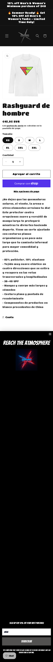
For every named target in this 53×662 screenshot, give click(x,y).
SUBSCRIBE (26, 641)
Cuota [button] (9, 317)
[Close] (50, 334)
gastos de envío (15, 126)
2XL (20, 147)
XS (8, 140)
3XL (34, 147)
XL (7, 147)
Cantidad (8, 155)
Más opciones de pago (26, 191)
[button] (7, 36)
